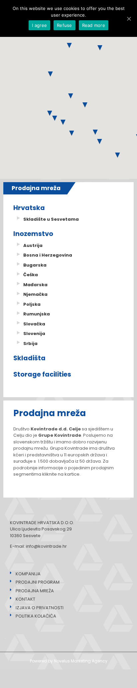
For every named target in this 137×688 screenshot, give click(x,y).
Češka (30, 275)
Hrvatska (29, 207)
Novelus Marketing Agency (80, 661)
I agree (39, 25)
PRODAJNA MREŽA (33, 591)
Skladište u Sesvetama (51, 219)
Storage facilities (42, 374)
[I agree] (128, 18)
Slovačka (34, 324)
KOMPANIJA (26, 574)
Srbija (30, 343)
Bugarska (35, 265)
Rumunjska (36, 314)
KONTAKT (23, 599)
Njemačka (35, 294)
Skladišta (29, 358)
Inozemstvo (33, 233)
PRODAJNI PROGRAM (36, 582)
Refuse (64, 25)
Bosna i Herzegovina (47, 255)
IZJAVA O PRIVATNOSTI (38, 608)
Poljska (32, 304)
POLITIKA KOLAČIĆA (34, 616)
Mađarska (35, 285)
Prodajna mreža (36, 188)
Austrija (33, 245)
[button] (95, 132)
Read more (93, 25)
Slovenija (34, 333)
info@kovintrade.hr (46, 546)
